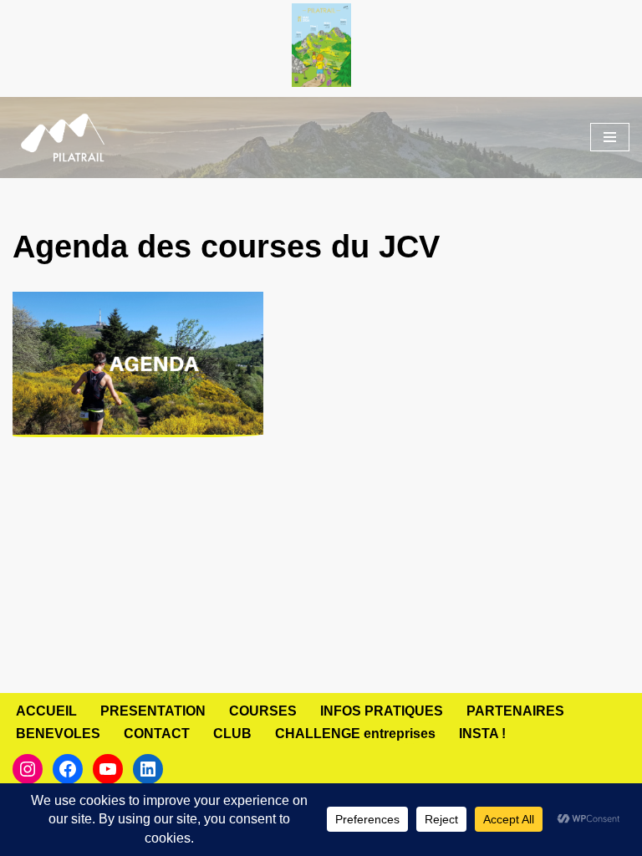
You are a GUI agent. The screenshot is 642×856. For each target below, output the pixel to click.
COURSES (263, 711)
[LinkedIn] (148, 769)
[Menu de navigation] (609, 137)
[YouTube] (108, 769)
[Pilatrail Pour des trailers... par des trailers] (63, 138)
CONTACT (157, 733)
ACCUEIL (46, 711)
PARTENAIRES (515, 711)
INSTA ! (482, 733)
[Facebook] (68, 769)
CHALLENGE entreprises (355, 733)
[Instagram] (28, 769)
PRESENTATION (153, 711)
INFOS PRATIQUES (381, 711)
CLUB (232, 733)
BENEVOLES (58, 733)
